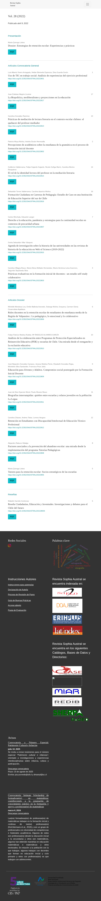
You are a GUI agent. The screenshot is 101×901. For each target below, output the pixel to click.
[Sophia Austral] (67, 606)
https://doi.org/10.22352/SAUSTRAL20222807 (26, 227)
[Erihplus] (67, 619)
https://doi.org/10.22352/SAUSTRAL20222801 (26, 79)
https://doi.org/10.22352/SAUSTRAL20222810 (26, 348)
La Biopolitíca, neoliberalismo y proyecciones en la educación (39, 97)
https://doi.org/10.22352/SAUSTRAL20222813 (26, 126)
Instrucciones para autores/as (21, 585)
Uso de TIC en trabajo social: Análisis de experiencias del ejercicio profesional (47, 75)
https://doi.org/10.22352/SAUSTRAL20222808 (26, 453)
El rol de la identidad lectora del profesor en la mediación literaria (41, 172)
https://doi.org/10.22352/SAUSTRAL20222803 (26, 280)
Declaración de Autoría (18, 590)
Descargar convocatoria (18, 769)
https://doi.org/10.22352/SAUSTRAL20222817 (26, 100)
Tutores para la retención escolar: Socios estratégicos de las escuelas (42, 471)
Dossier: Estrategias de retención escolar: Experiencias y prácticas (41, 45)
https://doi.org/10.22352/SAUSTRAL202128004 (26, 511)
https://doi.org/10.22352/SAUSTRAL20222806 (26, 319)
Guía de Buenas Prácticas (19, 600)
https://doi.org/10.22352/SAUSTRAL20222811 (26, 402)
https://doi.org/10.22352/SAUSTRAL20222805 (26, 475)
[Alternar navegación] (87, 4)
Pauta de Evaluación (17, 610)
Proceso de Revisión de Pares (21, 595)
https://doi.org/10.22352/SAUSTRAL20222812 (26, 427)
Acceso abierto (14, 605)
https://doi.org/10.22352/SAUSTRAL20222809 (26, 376)
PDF (12, 52)
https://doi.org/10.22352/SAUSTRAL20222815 (26, 252)
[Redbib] (67, 702)
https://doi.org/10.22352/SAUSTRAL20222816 (26, 201)
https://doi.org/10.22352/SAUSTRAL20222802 (26, 151)
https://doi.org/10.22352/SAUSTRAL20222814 (26, 176)
